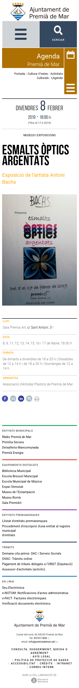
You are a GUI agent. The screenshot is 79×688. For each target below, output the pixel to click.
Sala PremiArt (11, 503)
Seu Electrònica (13, 588)
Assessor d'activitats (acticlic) (23, 569)
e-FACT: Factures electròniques (24, 598)
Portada (19, 73)
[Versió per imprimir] (36, 398)
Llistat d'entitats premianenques (24, 521)
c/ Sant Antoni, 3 (39, 327)
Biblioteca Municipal (16, 471)
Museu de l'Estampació (18, 492)
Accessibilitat (23, 663)
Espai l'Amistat (12, 487)
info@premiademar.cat (42, 641)
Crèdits (46, 663)
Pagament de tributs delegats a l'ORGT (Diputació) (37, 564)
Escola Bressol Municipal (20, 476)
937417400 (40, 638)
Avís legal (42, 656)
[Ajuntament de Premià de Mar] (40, 626)
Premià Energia (12, 453)
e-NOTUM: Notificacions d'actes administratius (35, 593)
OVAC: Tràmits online (17, 559)
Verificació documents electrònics (26, 603)
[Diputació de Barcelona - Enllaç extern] (39, 680)
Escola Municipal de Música (22, 481)
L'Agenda (57, 78)
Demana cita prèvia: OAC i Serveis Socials (31, 553)
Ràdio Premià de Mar (16, 437)
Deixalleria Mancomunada (20, 447)
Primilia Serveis (13, 442)
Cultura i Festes (38, 73)
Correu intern (41, 667)
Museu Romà (11, 497)
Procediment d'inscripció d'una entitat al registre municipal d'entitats (36, 530)
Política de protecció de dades (42, 660)
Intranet (64, 663)
